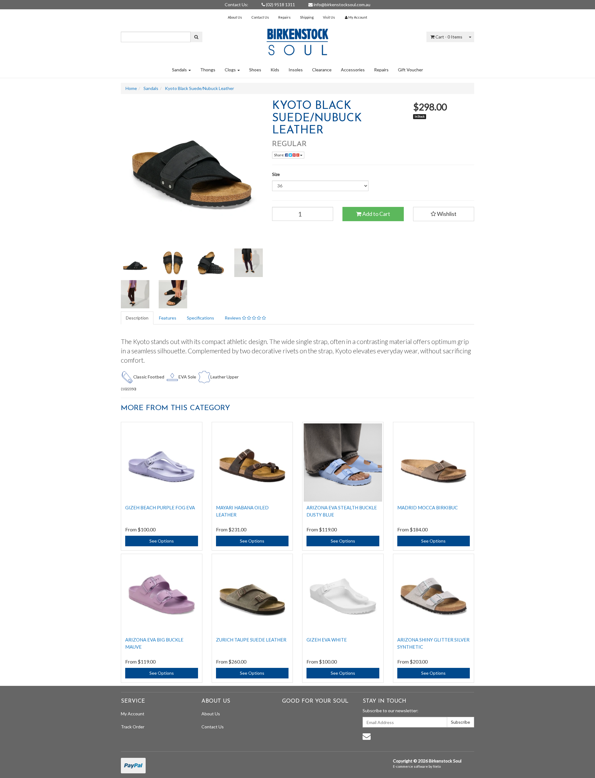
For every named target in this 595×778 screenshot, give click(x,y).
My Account (132, 713)
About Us (235, 17)
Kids (275, 69)
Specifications (200, 317)
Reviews (233, 317)
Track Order (132, 726)
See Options (161, 540)
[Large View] (135, 262)
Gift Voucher (410, 69)
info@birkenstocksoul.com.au (341, 4)
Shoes (255, 69)
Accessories (353, 69)
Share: (279, 155)
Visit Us (329, 17)
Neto (437, 766)
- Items (448, 36)
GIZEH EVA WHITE (326, 639)
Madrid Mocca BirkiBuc (427, 507)
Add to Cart (375, 213)
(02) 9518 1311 (280, 4)
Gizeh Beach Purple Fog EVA (160, 507)
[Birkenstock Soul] (297, 39)
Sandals (180, 69)
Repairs (284, 17)
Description (137, 317)
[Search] (196, 37)
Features (167, 317)
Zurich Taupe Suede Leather (251, 639)
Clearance (322, 69)
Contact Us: (236, 4)
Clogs (231, 69)
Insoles (296, 69)
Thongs (207, 69)
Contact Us (260, 17)
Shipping (307, 17)
